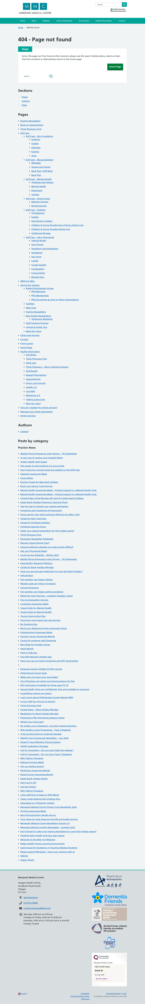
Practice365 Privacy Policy (80, 996)
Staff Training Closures (37, 323)
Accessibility (85, 994)
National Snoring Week (32, 762)
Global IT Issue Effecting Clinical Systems (40, 742)
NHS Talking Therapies (31, 758)
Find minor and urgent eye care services (40, 620)
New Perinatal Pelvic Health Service (38, 815)
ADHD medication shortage (34, 746)
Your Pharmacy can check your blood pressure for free (47, 681)
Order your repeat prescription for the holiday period (47, 531)
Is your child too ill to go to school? (37, 701)
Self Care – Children (36, 210)
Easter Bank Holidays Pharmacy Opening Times (44, 502)
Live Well (30, 391)
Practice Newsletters (30, 121)
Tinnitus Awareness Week (33, 811)
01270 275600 (31, 903)
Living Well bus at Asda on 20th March (39, 795)
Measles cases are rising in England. (38, 583)
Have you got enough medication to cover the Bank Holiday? (51, 571)
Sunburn (35, 139)
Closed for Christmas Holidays (35, 522)
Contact (121, 21)
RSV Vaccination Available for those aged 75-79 (44, 685)
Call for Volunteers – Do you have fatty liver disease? (46, 750)
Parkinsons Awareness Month (35, 770)
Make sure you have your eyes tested (39, 677)
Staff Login (85, 999)
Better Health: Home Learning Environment (42, 843)
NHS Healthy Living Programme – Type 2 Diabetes (45, 730)
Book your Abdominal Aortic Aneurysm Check (43, 628)
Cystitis (34, 261)
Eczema (35, 151)
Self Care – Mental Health (39, 179)
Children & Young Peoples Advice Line (50, 229)
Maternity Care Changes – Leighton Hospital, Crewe (46, 596)
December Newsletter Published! (36, 539)
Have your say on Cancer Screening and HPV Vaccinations (49, 661)
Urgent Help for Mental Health (36, 608)
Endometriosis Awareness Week (36, 632)
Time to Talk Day (28, 652)
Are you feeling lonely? (32, 766)
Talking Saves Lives (35, 399)
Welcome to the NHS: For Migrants (37, 839)
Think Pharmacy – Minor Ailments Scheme (47, 367)
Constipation (37, 269)
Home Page (115, 66)
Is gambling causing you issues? (36, 693)
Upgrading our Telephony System (37, 803)
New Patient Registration (38, 316)
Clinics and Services (64, 21)
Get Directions (31, 897)
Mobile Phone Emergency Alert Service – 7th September (48, 453)
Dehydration (26, 575)
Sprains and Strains (40, 167)
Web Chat (31, 308)
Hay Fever (36, 257)
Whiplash (36, 163)
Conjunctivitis (38, 273)
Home (22, 21)
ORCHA (24, 856)
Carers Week (27, 478)
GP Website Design (113, 994)
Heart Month (27, 648)
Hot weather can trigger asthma (36, 579)
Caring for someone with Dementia (38, 640)
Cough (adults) (38, 265)
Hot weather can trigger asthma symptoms (41, 592)
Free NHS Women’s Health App (36, 657)
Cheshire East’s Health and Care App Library (42, 835)
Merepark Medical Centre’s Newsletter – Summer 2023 (47, 827)
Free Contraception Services (34, 600)
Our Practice (84, 21)
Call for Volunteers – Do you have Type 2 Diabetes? (46, 754)
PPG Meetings (38, 291)
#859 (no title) (27, 281)
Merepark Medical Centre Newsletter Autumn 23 (45, 823)
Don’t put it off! (28, 782)
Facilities (30, 303)
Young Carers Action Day (33, 616)
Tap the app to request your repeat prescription (44, 506)
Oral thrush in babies (41, 221)
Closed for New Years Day (33, 518)
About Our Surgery (30, 285)
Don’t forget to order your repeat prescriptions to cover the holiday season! (58, 831)
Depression (36, 190)
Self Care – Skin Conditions (39, 136)
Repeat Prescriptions (36, 375)
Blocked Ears (37, 277)
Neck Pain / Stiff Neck (42, 171)
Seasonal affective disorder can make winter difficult (46, 547)
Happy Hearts (27, 860)
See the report (101, 979)
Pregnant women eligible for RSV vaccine (41, 669)
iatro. (125, 994)
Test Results (31, 371)
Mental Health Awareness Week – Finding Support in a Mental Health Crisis (58, 490)
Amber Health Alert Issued (33, 462)
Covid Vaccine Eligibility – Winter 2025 (39, 555)
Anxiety (35, 194)
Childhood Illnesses (41, 233)
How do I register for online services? (38, 407)
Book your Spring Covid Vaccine (36, 486)
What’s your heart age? (32, 722)
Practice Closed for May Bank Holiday (39, 482)
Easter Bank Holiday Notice (34, 778)
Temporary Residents (41, 319)
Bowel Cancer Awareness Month (36, 774)
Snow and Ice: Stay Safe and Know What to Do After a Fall (49, 514)
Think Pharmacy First (30, 129)
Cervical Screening (29, 587)
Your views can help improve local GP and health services (49, 819)
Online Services (28, 415)
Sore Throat (37, 244)
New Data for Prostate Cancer (35, 644)
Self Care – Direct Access (38, 198)
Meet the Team (33, 331)
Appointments (33, 379)
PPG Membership (40, 295)
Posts (24, 105)
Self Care (24, 133)
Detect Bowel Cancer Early (33, 673)
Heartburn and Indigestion (44, 248)
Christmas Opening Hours (33, 526)
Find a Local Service (36, 383)
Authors (26, 101)
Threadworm (38, 213)
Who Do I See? (33, 403)
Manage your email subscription (36, 411)
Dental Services (39, 206)
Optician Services (39, 202)
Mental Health (38, 186)
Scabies (35, 143)
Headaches (36, 252)
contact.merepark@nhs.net (37, 908)
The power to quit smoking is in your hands (42, 466)
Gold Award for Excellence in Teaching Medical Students (48, 847)
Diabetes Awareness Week (33, 474)
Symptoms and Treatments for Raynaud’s (41, 510)
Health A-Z (31, 387)
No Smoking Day (28, 624)
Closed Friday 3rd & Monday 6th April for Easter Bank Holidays (52, 498)
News (34, 21)
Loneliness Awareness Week (34, 604)
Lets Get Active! (28, 787)
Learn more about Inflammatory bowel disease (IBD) (46, 697)
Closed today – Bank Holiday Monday (39, 709)
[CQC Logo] (101, 959)
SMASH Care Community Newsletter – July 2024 (44, 738)
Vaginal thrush (38, 240)
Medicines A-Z (33, 395)
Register (46, 21)
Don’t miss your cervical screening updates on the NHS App (50, 470)
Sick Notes (31, 355)
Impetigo (36, 147)
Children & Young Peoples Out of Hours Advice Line (57, 225)
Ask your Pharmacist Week (33, 551)
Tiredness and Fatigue (42, 182)
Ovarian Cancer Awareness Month (37, 636)
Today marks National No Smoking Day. (40, 799)
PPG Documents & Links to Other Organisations (55, 299)
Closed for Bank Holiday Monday (37, 567)
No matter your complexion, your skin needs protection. (48, 726)
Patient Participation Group (40, 288)
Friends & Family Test (36, 327)
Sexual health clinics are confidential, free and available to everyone (54, 689)
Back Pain (36, 175)
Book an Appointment (31, 125)
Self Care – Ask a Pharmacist (40, 237)
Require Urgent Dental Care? (35, 543)
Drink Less (31, 363)
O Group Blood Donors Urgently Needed (41, 734)
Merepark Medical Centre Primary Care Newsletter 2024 (48, 807)
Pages (25, 97)
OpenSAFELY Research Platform (36, 563)
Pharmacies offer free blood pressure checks (42, 718)
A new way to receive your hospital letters (41, 457)
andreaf (24, 431)
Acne (33, 155)
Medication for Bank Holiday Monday (39, 713)
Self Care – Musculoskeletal (39, 160)
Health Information (104, 21)
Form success (26, 343)
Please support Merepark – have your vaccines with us (47, 852)
